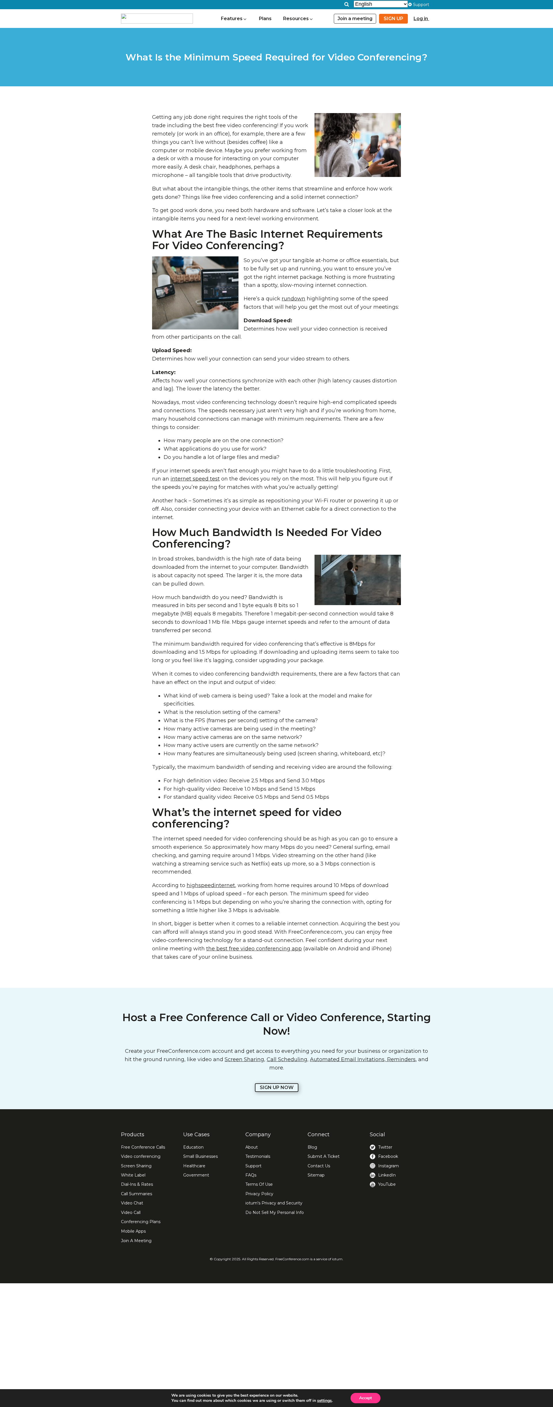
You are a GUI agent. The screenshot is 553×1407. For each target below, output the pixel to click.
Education (193, 1147)
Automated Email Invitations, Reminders (363, 1059)
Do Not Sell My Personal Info (274, 1212)
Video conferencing (140, 1156)
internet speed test (195, 479)
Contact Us (319, 1165)
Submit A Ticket (324, 1156)
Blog (312, 1147)
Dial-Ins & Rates (137, 1184)
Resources (296, 18)
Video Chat (132, 1203)
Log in (421, 18)
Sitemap (316, 1175)
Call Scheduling (287, 1059)
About (251, 1147)
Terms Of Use (259, 1184)
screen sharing (318, 753)
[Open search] (346, 4)
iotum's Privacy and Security (273, 1203)
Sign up (393, 18)
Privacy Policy (259, 1193)
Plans (265, 18)
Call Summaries (136, 1193)
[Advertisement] (276, 1345)
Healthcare (194, 1165)
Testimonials (257, 1156)
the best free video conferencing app (254, 948)
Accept (365, 1398)
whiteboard (355, 753)
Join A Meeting (136, 1240)
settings (324, 1400)
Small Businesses (200, 1156)
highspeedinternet (211, 885)
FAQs (250, 1175)
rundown (293, 298)
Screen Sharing (244, 1059)
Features (232, 18)
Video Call (131, 1212)
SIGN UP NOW (276, 1087)
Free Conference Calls (143, 1147)
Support (253, 1165)
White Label (133, 1175)
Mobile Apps (133, 1231)
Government (196, 1175)
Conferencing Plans (140, 1221)
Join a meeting (355, 18)
